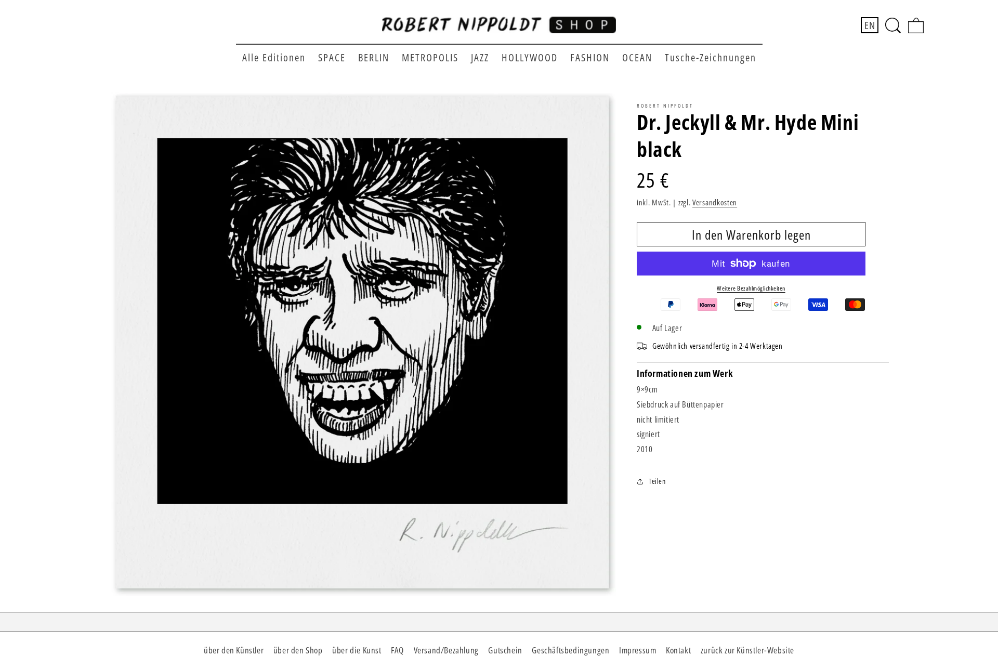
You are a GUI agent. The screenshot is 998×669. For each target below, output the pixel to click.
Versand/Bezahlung (446, 650)
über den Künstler (234, 650)
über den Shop (298, 650)
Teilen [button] (657, 481)
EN (869, 25)
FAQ (397, 650)
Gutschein (505, 650)
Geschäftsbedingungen (570, 650)
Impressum (637, 650)
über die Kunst (356, 650)
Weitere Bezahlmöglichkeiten (751, 288)
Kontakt (678, 650)
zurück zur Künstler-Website (747, 650)
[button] (893, 25)
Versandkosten (714, 202)
